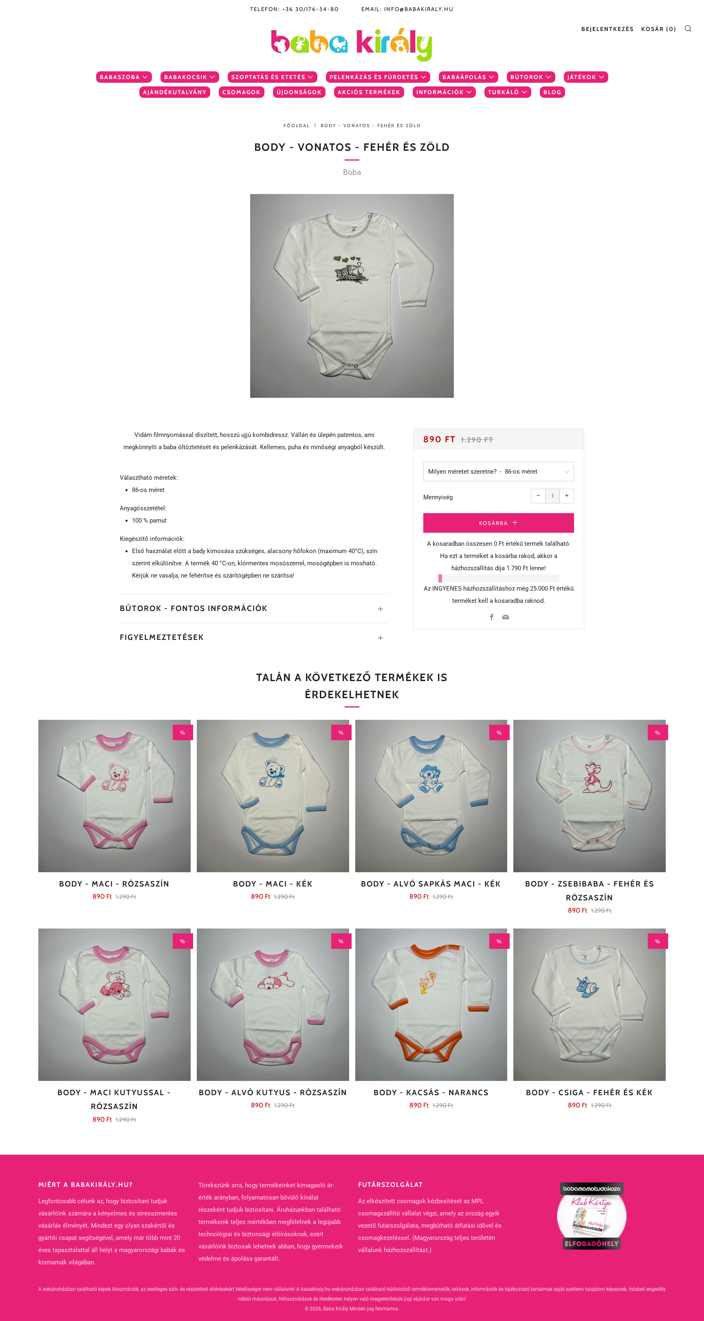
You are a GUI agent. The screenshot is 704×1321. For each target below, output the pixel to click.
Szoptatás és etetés (268, 77)
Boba (352, 172)
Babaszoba (120, 77)
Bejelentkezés (607, 29)
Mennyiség (438, 497)
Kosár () (659, 29)
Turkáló (503, 92)
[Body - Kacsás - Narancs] (431, 1004)
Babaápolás (464, 77)
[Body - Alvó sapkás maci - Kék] (431, 796)
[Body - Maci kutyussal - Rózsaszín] (114, 1004)
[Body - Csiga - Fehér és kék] (589, 1004)
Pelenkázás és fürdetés (374, 77)
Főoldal (297, 125)
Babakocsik (185, 77)
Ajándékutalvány (175, 92)
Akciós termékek (369, 92)
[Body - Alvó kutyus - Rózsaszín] (273, 1004)
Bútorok (526, 77)
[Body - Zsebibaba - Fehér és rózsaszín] (589, 796)
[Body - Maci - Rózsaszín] (114, 796)
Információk (440, 92)
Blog (552, 92)
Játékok (582, 77)
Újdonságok (299, 92)
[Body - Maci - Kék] (273, 796)
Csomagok (241, 92)
